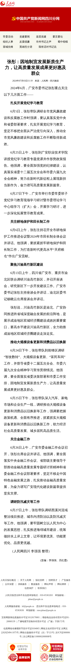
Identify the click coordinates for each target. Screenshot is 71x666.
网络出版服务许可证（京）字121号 (37, 632)
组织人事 (8, 41)
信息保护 (29, 588)
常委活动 (8, 36)
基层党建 (41, 36)
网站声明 (48, 584)
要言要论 (58, 36)
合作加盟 (9, 584)
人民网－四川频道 (50, 80)
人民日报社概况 (8, 580)
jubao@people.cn (35, 599)
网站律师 (61, 584)
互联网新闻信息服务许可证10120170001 (20, 617)
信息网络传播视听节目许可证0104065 (21, 628)
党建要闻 (24, 36)
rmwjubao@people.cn (46, 610)
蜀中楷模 (63, 41)
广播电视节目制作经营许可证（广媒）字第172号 (41, 621)
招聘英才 (53, 580)
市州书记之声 (43, 41)
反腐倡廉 (24, 41)
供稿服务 (22, 584)
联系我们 (42, 588)
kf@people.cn (28, 606)
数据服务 (35, 584)
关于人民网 (25, 580)
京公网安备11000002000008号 (37, 636)
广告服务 (66, 580)
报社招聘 (40, 580)
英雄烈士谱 (25, 46)
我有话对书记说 (47, 46)
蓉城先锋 (8, 46)
